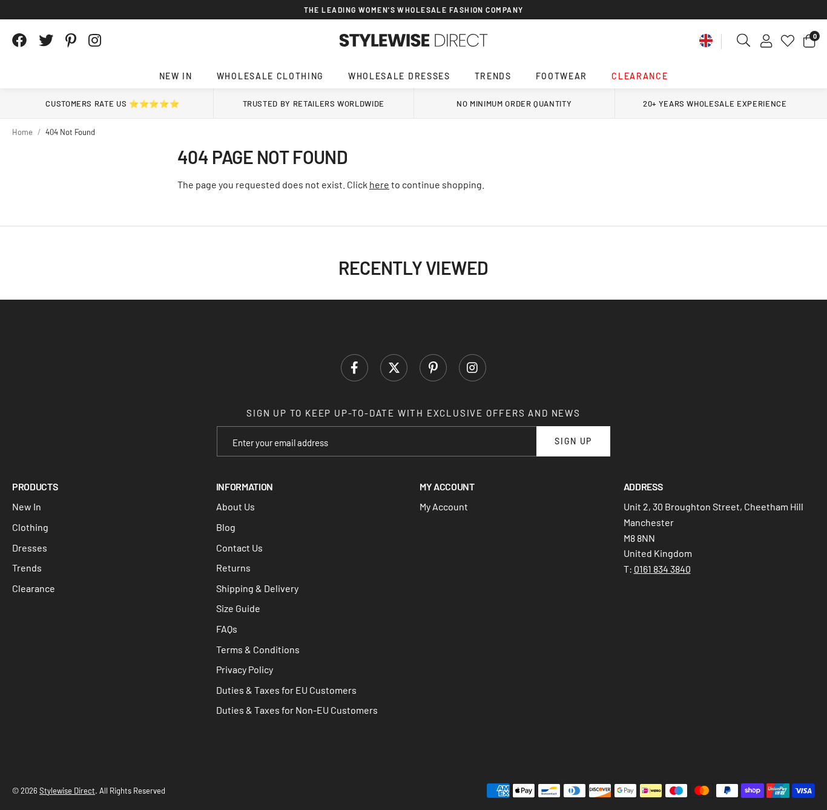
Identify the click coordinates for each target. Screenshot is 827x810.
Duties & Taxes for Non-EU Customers (297, 710)
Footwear (561, 76)
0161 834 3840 (662, 569)
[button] (809, 40)
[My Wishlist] (787, 40)
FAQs (226, 628)
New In (176, 76)
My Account (444, 506)
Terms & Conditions (258, 649)
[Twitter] (46, 40)
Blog (226, 527)
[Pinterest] (70, 40)
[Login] (766, 40)
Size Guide (238, 608)
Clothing (30, 527)
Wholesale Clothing (270, 76)
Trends (493, 76)
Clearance (639, 76)
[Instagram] (95, 40)
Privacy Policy (244, 669)
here (379, 184)
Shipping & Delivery (257, 588)
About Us (235, 506)
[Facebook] (19, 40)
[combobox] (744, 40)
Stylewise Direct (414, 40)
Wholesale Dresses (399, 76)
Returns (233, 567)
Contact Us (239, 547)
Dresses (29, 547)
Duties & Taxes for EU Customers (286, 690)
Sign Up (573, 441)
